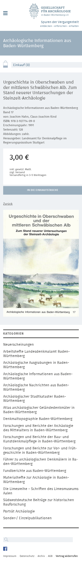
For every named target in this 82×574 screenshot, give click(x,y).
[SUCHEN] (5, 539)
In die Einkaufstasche (42, 190)
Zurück (8, 203)
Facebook (5, 549)
